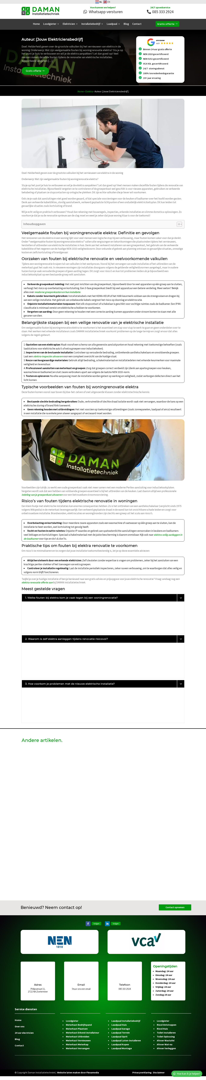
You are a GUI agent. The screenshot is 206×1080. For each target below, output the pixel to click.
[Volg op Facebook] (88, 923)
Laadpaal (112, 24)
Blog (126, 24)
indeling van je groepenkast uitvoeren (42, 494)
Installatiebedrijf (90, 24)
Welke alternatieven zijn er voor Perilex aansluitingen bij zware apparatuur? (73, 851)
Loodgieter (49, 24)
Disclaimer (159, 1072)
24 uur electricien (24, 1033)
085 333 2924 (163, 11)
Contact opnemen (175, 907)
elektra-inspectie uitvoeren (48, 356)
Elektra (89, 91)
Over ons (19, 1026)
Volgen (96, 923)
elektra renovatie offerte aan (37, 582)
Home (36, 24)
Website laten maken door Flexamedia (78, 1072)
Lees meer (30, 783)
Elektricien (69, 24)
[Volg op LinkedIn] (107, 923)
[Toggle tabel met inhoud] (177, 224)
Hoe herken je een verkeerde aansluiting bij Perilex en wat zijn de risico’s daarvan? (78, 756)
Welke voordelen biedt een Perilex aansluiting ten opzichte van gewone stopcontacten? (82, 803)
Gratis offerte (165, 24)
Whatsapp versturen (106, 11)
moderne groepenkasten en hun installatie (57, 292)
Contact (136, 24)
